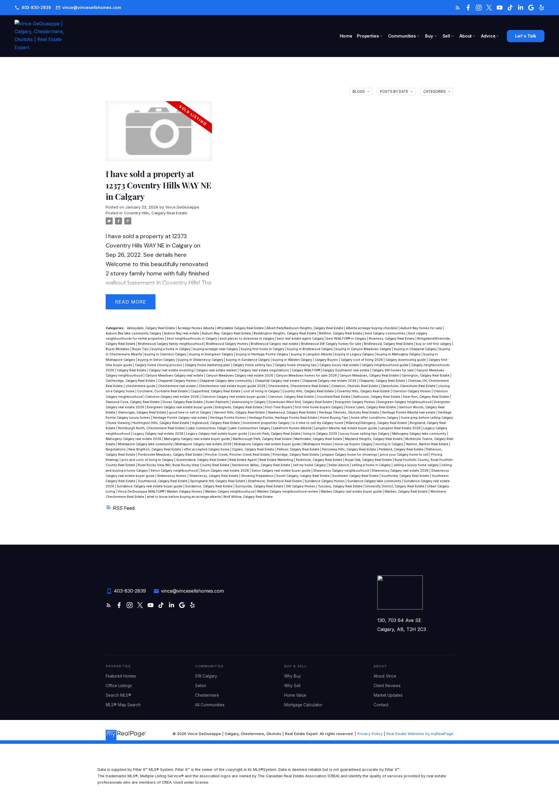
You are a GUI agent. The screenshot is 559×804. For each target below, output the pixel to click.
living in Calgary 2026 (320, 434)
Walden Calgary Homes (185, 491)
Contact (381, 705)
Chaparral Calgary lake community (226, 381)
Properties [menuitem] (368, 35)
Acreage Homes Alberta (196, 328)
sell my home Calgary (310, 465)
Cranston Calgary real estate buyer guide (233, 397)
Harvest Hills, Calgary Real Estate (240, 412)
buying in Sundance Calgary (248, 360)
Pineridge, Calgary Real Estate (296, 455)
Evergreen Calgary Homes (355, 402)
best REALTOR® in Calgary (346, 339)
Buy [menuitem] (429, 35)
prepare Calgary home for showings (350, 455)
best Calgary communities (385, 333)
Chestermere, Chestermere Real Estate (299, 386)
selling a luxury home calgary (416, 465)
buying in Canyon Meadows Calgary (363, 349)
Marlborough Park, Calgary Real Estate (263, 439)
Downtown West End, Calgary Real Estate (300, 402)
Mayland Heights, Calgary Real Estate (374, 439)
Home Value (295, 695)
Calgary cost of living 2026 (362, 360)
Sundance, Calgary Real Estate (209, 486)
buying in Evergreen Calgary (211, 354)
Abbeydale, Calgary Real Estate (151, 328)
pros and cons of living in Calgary (147, 460)
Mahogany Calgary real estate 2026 (134, 439)
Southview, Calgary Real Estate (405, 476)
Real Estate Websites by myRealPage (419, 734)
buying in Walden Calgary (293, 360)
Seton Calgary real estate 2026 (225, 471)
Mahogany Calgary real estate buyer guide (197, 439)
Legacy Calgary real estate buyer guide (217, 434)
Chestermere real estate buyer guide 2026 (232, 386)
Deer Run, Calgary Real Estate (426, 397)
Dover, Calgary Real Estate (183, 402)
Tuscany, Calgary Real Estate (340, 486)
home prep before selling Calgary (427, 418)
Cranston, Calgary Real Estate (291, 397)
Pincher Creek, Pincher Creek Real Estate (238, 455)
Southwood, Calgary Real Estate (163, 481)
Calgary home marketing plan (208, 365)
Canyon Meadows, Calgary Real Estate (369, 375)
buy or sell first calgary (434, 344)
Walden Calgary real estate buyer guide (352, 491)
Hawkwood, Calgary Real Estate (292, 412)
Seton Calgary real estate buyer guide (282, 471)
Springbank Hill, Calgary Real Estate (218, 481)
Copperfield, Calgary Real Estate (215, 391)
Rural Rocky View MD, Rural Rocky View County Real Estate (184, 465)
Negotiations (116, 449)
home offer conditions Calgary (375, 418)
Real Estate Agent (243, 460)
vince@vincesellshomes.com (91, 7)
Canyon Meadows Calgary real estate (174, 375)
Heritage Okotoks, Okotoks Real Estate (349, 412)
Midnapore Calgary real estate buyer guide (268, 444)
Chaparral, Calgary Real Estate (382, 381)
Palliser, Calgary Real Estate (298, 449)
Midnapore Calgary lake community (146, 444)
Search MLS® (118, 695)
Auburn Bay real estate (182, 333)
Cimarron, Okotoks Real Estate (355, 386)
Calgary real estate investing (171, 370)
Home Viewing (119, 423)
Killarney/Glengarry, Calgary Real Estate (377, 423)
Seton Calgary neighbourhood (175, 471)
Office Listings (119, 685)
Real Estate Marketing (276, 460)
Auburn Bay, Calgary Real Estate (227, 333)
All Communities (209, 705)
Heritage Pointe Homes (228, 418)
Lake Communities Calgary (250, 428)
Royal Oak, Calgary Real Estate (369, 460)
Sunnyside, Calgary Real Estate (259, 486)
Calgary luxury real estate (339, 365)
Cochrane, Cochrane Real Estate (163, 391)
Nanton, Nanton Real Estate (427, 444)
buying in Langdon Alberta (312, 354)
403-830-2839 (36, 7)
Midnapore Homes (318, 444)
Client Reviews (387, 685)
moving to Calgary (389, 444)
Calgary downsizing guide (406, 360)
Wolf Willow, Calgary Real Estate (248, 497)
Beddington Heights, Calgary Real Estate (285, 333)
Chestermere (207, 695)
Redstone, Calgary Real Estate (319, 460)
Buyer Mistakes (118, 349)
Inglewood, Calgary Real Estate (216, 423)
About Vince (385, 676)
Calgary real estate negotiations (264, 370)
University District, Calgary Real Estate (395, 486)
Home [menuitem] (346, 35)
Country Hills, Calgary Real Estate (308, 391)
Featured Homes (121, 676)
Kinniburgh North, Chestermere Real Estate (152, 428)
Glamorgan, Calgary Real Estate (142, 412)
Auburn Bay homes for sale (421, 328)
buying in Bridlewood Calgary (310, 349)
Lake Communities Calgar (207, 428)
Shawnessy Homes (172, 476)
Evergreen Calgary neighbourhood (405, 402)
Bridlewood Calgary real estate (275, 344)
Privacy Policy (370, 734)
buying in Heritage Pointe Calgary (262, 354)
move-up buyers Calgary (354, 444)
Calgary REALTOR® (306, 370)
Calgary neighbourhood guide (385, 365)
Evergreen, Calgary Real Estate (239, 407)
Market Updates (388, 695)
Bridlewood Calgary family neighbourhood (171, 344)
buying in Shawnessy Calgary (201, 360)
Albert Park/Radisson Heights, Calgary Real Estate (305, 328)
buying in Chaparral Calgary (416, 349)
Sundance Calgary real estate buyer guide (150, 486)
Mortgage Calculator (303, 705)
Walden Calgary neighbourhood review (288, 491)
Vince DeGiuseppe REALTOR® (141, 491)
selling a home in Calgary (372, 465)
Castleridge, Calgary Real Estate (131, 381)
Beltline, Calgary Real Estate (341, 333)
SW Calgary (206, 676)
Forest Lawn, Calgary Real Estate (371, 407)
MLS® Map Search (123, 705)
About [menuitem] (465, 35)
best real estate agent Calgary (301, 339)
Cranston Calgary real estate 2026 (172, 397)
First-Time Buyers (279, 407)
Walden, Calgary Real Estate (407, 491)
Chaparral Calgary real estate (277, 381)
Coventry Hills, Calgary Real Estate (155, 213)
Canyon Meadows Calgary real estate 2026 (240, 375)
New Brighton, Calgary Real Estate (155, 449)
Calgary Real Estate (132, 370)
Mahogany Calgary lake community (419, 434)
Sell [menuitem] (446, 35)
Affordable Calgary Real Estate (241, 328)
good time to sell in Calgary (190, 412)
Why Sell (292, 685)
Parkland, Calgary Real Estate (401, 449)
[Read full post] (159, 134)
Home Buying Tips (334, 418)
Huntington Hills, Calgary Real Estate (161, 423)
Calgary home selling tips (253, 365)
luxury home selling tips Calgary (365, 434)
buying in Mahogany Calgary (399, 354)
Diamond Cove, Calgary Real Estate (133, 402)
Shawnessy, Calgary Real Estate (214, 476)
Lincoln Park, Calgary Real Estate (275, 434)
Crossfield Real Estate (333, 397)
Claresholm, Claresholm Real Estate (408, 386)
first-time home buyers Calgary (319, 407)
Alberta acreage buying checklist (372, 328)
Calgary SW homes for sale (393, 370)
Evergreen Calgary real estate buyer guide (180, 407)
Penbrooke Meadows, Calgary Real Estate (171, 455)
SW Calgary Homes (301, 486)
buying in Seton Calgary (157, 360)
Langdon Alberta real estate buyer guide (346, 428)
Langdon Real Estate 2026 (401, 428)
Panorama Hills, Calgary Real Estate (349, 449)
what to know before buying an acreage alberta (184, 497)
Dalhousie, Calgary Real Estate (377, 397)
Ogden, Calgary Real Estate (253, 449)
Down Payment (218, 402)
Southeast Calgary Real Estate (356, 476)
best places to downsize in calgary (247, 339)
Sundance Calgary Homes (325, 481)
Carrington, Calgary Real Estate (425, 375)
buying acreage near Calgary (216, 349)
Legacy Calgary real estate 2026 (158, 434)
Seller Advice (339, 465)
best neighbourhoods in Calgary (192, 339)
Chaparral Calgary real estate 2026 (329, 381)
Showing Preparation (258, 476)
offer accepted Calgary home (207, 449)
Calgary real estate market (217, 370)
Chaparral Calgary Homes (178, 381)
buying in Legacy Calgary (355, 354)
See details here (165, 255)
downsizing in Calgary (249, 402)
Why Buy (292, 676)
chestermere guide (140, 386)
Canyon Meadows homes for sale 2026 (307, 375)
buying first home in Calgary (263, 349)
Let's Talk (525, 36)
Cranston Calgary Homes (412, 391)
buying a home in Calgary (171, 349)
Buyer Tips (141, 349)
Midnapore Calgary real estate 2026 (203, 444)
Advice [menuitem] (488, 35)
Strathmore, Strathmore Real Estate (275, 481)
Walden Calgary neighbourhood (230, 491)
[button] (33, 7)
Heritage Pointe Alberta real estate (409, 412)
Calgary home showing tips (296, 365)
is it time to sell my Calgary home (318, 423)
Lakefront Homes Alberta (292, 428)
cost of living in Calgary (262, 391)
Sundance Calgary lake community (374, 481)
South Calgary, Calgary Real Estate (303, 476)
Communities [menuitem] (402, 35)
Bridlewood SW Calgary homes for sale (331, 344)
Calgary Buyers (327, 360)
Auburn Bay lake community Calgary (134, 333)
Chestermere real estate (177, 386)
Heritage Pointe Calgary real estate (180, 418)
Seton (200, 685)
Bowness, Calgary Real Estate (392, 339)
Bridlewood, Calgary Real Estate (389, 344)
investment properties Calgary (267, 423)
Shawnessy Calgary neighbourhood (341, 471)
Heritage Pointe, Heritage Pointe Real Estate (283, 418)
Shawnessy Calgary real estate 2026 (400, 471)
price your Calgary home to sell (404, 455)
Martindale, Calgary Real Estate (318, 439)
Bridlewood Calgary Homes (227, 344)
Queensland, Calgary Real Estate (202, 460)
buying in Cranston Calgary (165, 354)
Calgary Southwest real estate (346, 370)
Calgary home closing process (159, 365)
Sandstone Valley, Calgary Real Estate (261, 465)
